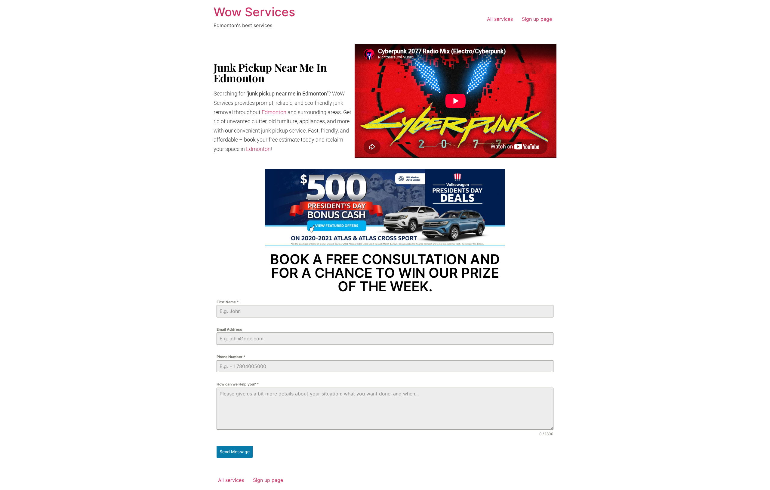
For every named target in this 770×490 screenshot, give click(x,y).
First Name (228, 302)
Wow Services (254, 12)
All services (500, 19)
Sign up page (537, 19)
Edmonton (274, 112)
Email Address (229, 329)
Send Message (235, 451)
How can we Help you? (238, 384)
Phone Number (231, 356)
